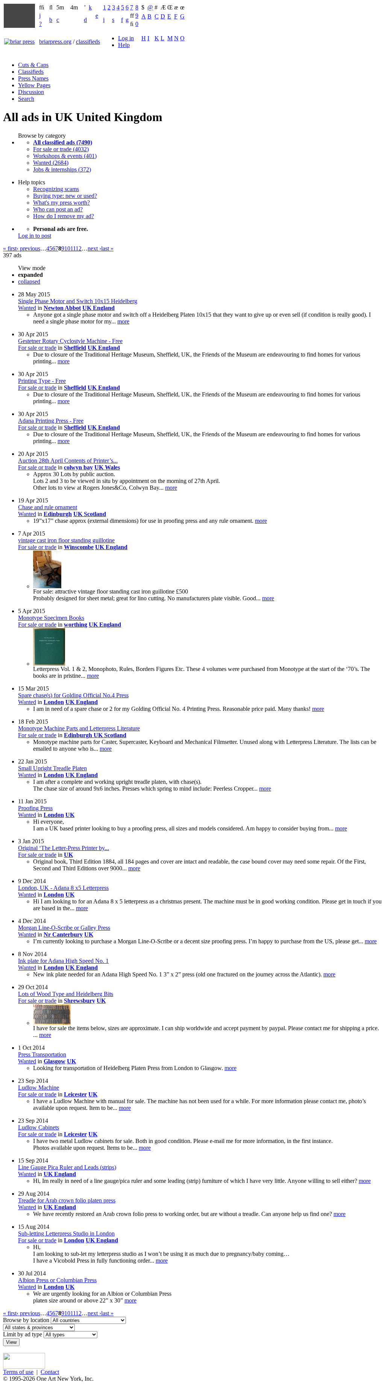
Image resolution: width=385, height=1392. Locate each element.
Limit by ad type (22, 1334)
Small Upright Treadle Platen (52, 768)
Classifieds (31, 71)
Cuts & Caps (33, 65)
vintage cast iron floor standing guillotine (66, 540)
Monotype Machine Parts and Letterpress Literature (79, 728)
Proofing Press (35, 808)
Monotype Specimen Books (51, 618)
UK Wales (107, 467)
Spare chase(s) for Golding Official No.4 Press (73, 695)
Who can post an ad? (58, 209)
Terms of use (18, 1372)
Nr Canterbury (63, 934)
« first (10, 248)
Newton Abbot (62, 308)
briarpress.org (55, 41)
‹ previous (28, 248)
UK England (98, 308)
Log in (126, 38)
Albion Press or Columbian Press (57, 1280)
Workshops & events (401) (65, 156)
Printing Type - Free (42, 381)
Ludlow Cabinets (38, 1127)
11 (73, 248)
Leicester (75, 1094)
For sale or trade (37, 348)
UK (69, 815)
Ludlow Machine (38, 1087)
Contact (50, 1372)
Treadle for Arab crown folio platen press (66, 1200)
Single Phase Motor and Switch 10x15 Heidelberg (77, 301)
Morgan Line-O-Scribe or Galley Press (64, 927)
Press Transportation (42, 1054)
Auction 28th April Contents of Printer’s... (68, 460)
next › (94, 248)
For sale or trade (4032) (61, 149)
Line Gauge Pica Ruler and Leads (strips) (67, 1167)
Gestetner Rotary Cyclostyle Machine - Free (70, 341)
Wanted (27, 308)
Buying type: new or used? (65, 196)
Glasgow (54, 1061)
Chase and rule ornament (47, 507)
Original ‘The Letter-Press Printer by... (63, 848)
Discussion (31, 92)
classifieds (88, 41)
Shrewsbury (79, 1000)
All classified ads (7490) (62, 142)
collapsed (29, 281)
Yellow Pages (34, 85)
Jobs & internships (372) (62, 169)
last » (107, 248)
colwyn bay (78, 467)
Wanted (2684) (50, 162)
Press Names (33, 78)
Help (124, 45)
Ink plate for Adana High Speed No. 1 (63, 961)
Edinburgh (58, 514)
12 (79, 248)
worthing (75, 624)
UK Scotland (89, 514)
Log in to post (34, 235)
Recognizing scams (56, 189)
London (54, 702)
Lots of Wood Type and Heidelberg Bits (65, 994)
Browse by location (26, 1320)
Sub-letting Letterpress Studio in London (66, 1233)
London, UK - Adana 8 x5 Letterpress (63, 888)
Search (26, 99)
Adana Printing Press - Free (50, 420)
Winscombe (79, 547)
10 (67, 248)
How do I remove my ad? (63, 216)
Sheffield (75, 348)
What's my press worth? (61, 202)
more (123, 321)
